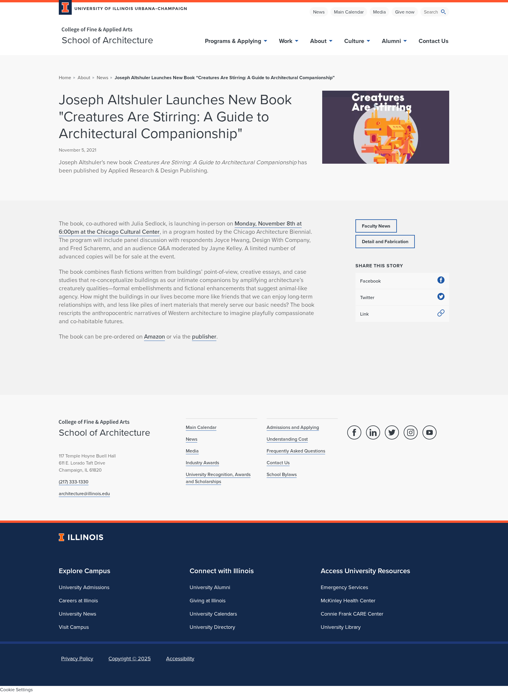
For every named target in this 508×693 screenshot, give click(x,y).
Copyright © (129, 658)
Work (286, 41)
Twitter (367, 297)
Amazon (154, 336)
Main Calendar (349, 12)
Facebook (370, 281)
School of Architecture (107, 40)
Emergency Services (344, 587)
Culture (354, 41)
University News (77, 613)
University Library (341, 627)
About (318, 41)
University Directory (212, 627)
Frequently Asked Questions (296, 450)
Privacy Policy (77, 658)
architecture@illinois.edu (84, 493)
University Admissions (84, 587)
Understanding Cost (287, 439)
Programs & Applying (233, 41)
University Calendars (213, 613)
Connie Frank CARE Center (352, 613)
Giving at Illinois (207, 600)
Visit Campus (74, 627)
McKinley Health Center (348, 600)
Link (364, 314)
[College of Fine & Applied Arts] (120, 30)
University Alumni (210, 587)
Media (379, 12)
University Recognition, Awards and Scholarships (218, 478)
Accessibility (180, 658)
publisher (204, 336)
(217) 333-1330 (73, 481)
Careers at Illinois (78, 600)
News (319, 12)
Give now (405, 12)
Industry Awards (202, 462)
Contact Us (434, 41)
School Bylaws (282, 474)
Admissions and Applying (293, 427)
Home (65, 77)
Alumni (391, 41)
